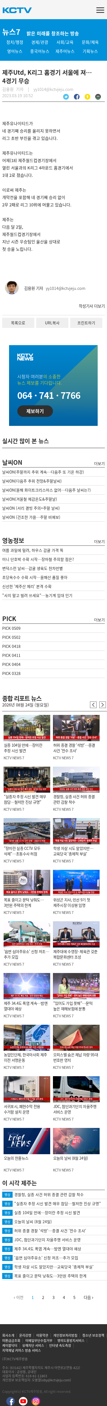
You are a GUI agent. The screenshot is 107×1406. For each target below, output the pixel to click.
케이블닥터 (9, 1345)
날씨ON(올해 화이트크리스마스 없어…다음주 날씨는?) (46, 490)
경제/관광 (39, 42)
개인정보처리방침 (65, 1335)
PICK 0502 (11, 637)
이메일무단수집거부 (38, 1340)
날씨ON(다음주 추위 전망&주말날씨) (32, 481)
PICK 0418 (11, 646)
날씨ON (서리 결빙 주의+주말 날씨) (31, 508)
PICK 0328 (11, 673)
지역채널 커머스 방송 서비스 (21, 1350)
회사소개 (8, 1335)
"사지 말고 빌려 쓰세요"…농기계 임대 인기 (37, 595)
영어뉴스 (14, 51)
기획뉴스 (90, 51)
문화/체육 (90, 42)
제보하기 (35, 411)
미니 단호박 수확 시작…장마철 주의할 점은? (38, 559)
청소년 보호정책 (93, 1335)
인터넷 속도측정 (60, 1345)
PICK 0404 (11, 664)
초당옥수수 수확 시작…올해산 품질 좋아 (34, 577)
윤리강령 (25, 1335)
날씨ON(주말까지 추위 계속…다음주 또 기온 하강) (43, 472)
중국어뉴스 (39, 51)
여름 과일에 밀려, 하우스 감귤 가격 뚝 (32, 550)
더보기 (99, 463)
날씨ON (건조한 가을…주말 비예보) (31, 517)
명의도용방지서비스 (71, 1340)
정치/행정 (14, 42)
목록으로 (18, 322)
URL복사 (52, 322)
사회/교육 (65, 42)
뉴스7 (11, 31)
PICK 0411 (11, 655)
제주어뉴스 (65, 51)
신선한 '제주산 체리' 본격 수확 (27, 586)
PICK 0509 (11, 628)
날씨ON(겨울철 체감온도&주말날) (29, 499)
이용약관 (42, 1335)
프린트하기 (86, 322)
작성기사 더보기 (92, 306)
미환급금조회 (11, 1340)
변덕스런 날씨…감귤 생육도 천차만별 (32, 568)
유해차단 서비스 (33, 1345)
